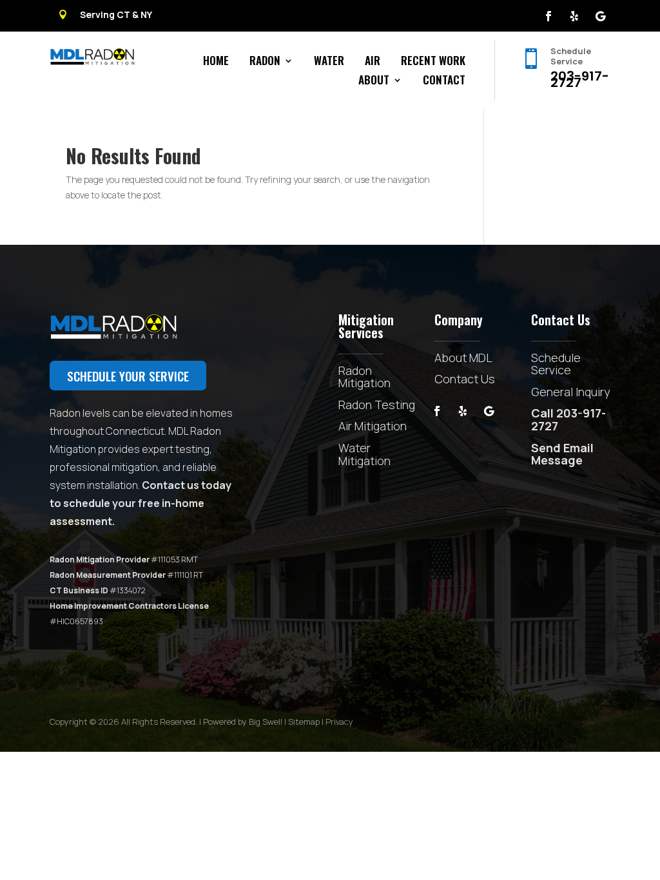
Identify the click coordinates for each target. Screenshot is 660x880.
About (373, 81)
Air (372, 62)
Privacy (339, 721)
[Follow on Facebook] (548, 16)
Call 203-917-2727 (568, 419)
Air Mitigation (372, 426)
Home (216, 62)
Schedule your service (128, 376)
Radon (264, 62)
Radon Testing (376, 404)
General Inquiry (570, 391)
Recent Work (433, 62)
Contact (444, 81)
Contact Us (464, 379)
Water (329, 62)
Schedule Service (556, 364)
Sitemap (304, 721)
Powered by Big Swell (242, 721)
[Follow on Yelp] (574, 16)
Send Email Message (562, 454)
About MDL (463, 357)
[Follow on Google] (600, 16)
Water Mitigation (364, 454)
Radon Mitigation (364, 377)
